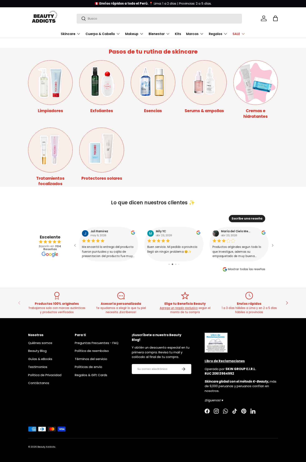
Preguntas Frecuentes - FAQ (96, 343)
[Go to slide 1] (169, 264)
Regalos (215, 34)
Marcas (192, 34)
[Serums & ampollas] (204, 82)
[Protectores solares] (102, 150)
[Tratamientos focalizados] (50, 150)
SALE (236, 34)
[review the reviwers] (133, 234)
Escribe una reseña (247, 218)
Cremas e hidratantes (255, 113)
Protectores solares (101, 178)
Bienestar (157, 34)
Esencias (153, 111)
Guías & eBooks (40, 359)
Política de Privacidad (44, 375)
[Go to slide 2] (172, 264)
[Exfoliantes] (102, 82)
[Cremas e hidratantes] (256, 82)
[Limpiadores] (50, 82)
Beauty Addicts (46, 446)
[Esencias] (153, 82)
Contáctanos (38, 383)
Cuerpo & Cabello (100, 34)
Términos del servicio (91, 359)
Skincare (68, 34)
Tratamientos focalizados (50, 181)
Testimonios (37, 367)
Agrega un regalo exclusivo (179, 308)
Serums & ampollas (204, 111)
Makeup (131, 34)
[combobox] (159, 18)
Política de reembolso (92, 351)
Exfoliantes (101, 111)
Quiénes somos (40, 343)
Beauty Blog (37, 351)
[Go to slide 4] (178, 264)
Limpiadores (50, 111)
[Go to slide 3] (175, 264)
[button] (275, 18)
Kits (178, 34)
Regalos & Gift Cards (91, 375)
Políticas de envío (88, 367)
